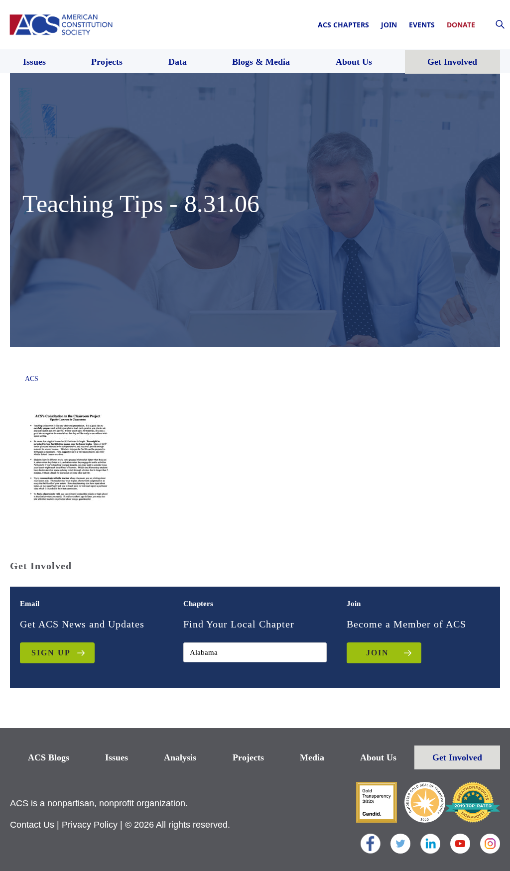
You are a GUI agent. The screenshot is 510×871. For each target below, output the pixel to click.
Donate (461, 24)
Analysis (180, 757)
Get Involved (457, 757)
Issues (116, 757)
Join (389, 24)
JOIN (377, 652)
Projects (248, 757)
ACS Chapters (343, 24)
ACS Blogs (48, 757)
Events (422, 24)
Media (312, 757)
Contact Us (32, 825)
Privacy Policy (90, 825)
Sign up (51, 652)
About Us (378, 757)
